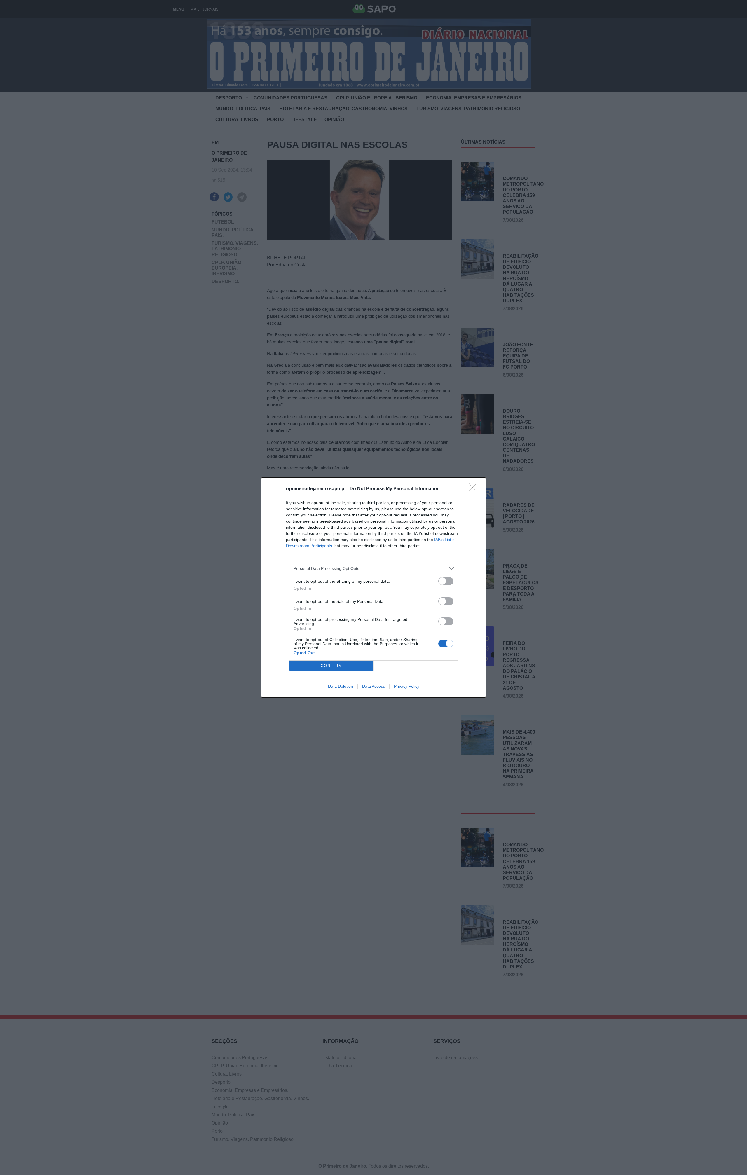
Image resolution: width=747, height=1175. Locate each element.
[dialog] (373, 587)
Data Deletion (340, 686)
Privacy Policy (406, 686)
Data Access (373, 686)
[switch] (445, 581)
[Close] (474, 489)
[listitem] (373, 568)
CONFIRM (331, 666)
